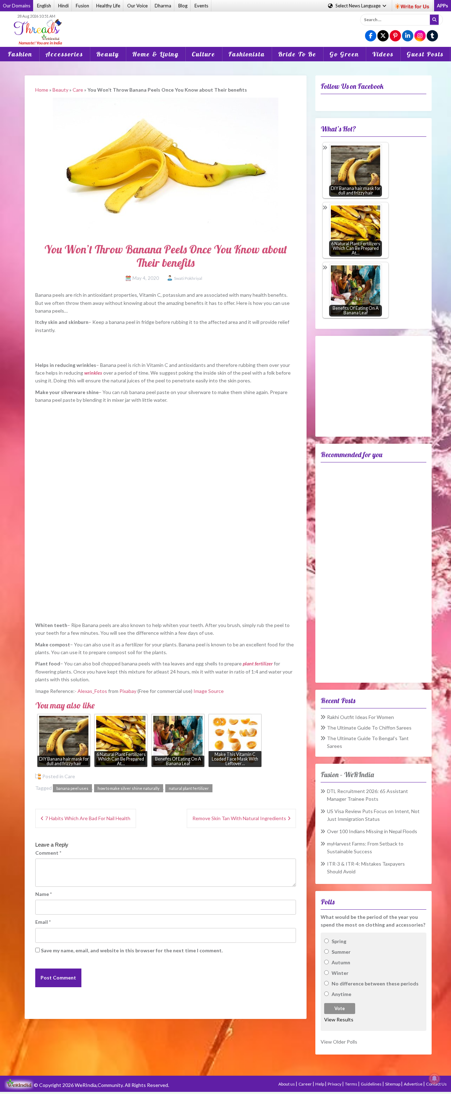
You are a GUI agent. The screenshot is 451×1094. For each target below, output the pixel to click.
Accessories (64, 54)
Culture (203, 54)
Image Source (208, 691)
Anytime (341, 994)
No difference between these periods (375, 984)
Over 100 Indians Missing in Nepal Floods (372, 831)
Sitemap (393, 1084)
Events (201, 5)
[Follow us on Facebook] (370, 36)
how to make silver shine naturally (129, 788)
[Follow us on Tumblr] (432, 36)
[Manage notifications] (434, 1078)
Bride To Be (297, 54)
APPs (442, 5)
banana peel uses (72, 788)
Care (78, 90)
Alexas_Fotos (92, 691)
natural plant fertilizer (189, 788)
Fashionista (246, 54)
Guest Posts (425, 54)
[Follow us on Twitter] (383, 36)
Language (358, 5)
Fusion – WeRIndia (347, 774)
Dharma (163, 5)
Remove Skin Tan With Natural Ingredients (239, 818)
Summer (341, 952)
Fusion (82, 5)
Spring (339, 941)
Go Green (344, 54)
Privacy (335, 1084)
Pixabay (127, 691)
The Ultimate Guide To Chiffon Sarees (369, 728)
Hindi (63, 5)
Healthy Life (108, 5)
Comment (48, 853)
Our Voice (137, 5)
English (44, 5)
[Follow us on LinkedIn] (407, 36)
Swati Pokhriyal (188, 278)
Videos (383, 54)
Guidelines (371, 1084)
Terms (351, 1084)
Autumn (341, 962)
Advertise (413, 1084)
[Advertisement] (225, 24)
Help (320, 1084)
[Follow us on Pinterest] (395, 36)
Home (41, 90)
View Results (338, 1019)
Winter (340, 973)
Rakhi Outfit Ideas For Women (360, 717)
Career (305, 1084)
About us (287, 1084)
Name (43, 894)
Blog (182, 5)
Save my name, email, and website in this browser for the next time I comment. (132, 950)
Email (43, 922)
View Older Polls (339, 1042)
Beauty (107, 54)
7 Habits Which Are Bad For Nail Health (87, 818)
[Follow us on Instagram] (420, 36)
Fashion (20, 54)
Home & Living (155, 54)
